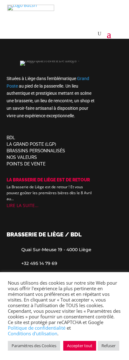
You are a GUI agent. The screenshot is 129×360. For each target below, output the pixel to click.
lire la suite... (23, 205)
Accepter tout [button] (79, 345)
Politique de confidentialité (36, 328)
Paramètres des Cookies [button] (34, 345)
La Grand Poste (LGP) (31, 144)
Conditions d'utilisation (32, 333)
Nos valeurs (22, 157)
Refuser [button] (108, 345)
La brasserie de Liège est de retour (48, 179)
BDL (11, 137)
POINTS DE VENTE (26, 163)
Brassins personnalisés (36, 150)
